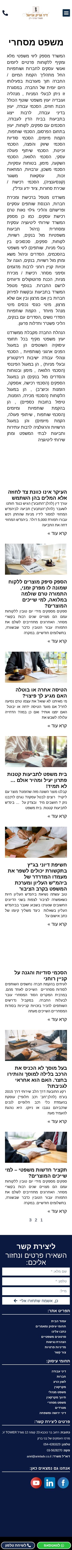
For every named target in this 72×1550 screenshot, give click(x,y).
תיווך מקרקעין (56, 1397)
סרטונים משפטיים (53, 1336)
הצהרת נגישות (56, 1342)
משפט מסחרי (56, 1402)
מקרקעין (60, 1387)
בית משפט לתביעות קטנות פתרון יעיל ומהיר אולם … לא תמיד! (37, 780)
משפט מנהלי (57, 1392)
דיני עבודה (59, 1371)
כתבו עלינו (59, 1331)
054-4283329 (51, 1444)
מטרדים (60, 1407)
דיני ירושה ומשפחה (52, 1413)
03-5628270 (54, 1450)
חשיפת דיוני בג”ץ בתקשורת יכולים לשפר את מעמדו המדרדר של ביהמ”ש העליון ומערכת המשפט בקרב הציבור (37, 877)
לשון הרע (59, 1381)
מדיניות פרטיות (55, 1347)
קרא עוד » (57, 533)
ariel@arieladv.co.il (39, 1456)
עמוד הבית (58, 1321)
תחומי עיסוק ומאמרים (51, 1326)
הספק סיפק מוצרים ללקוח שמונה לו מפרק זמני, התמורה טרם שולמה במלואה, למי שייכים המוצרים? (37, 593)
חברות (61, 1376)
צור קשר (60, 1352)
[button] (66, 13)
